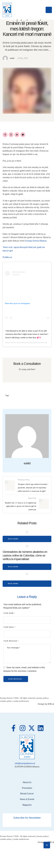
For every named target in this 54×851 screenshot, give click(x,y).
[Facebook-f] (13, 728)
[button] (47, 845)
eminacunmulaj (25, 342)
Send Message (15, 679)
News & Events (27, 799)
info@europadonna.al (25, 763)
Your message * (11, 641)
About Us (27, 782)
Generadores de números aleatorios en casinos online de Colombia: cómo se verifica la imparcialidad (25, 555)
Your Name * (9, 613)
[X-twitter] (31, 728)
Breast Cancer (27, 793)
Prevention (27, 788)
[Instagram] (22, 728)
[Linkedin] (40, 728)
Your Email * (9, 627)
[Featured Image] (27, 531)
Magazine (27, 805)
